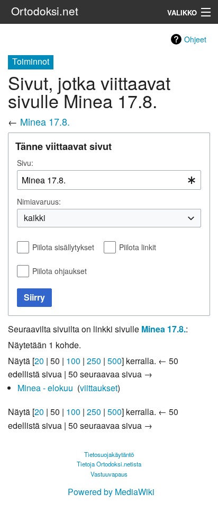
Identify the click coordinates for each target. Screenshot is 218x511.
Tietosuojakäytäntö (109, 454)
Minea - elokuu (45, 388)
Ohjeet (195, 39)
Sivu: (25, 162)
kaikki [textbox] (35, 218)
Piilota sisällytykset (63, 247)
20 (39, 361)
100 (73, 361)
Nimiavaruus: (39, 201)
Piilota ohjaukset (59, 271)
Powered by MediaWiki (111, 492)
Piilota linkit (137, 247)
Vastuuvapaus (109, 474)
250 (94, 361)
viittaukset (98, 388)
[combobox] (109, 180)
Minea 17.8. (45, 121)
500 (114, 361)
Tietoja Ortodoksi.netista (109, 464)
